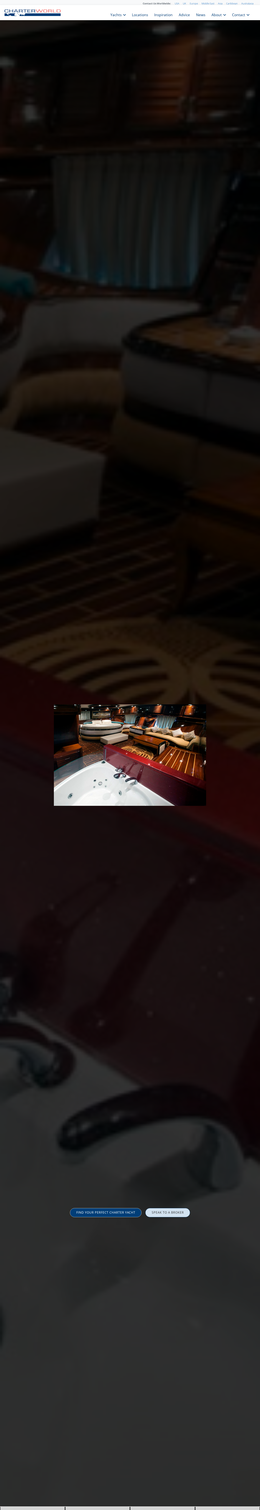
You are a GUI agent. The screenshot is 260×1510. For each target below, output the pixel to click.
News (200, 14)
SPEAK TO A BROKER (168, 1212)
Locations (140, 14)
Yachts (116, 14)
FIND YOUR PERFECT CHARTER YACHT (105, 1212)
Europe (194, 3)
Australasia (247, 3)
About (216, 14)
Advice (184, 14)
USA (177, 3)
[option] (130, 755)
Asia (220, 3)
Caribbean (232, 3)
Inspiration (163, 14)
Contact (238, 14)
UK (184, 3)
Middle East (208, 3)
